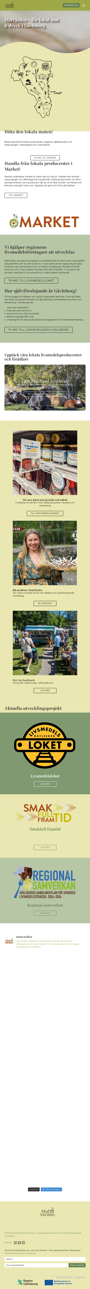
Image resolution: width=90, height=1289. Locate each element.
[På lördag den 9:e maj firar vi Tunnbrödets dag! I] (66, 1080)
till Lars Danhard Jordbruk (45, 394)
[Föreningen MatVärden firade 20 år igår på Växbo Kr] (24, 1033)
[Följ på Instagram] (15, 1242)
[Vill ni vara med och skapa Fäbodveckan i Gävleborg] (24, 1080)
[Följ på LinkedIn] (23, 1242)
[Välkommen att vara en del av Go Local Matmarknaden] (24, 1104)
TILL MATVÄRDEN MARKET (45, 513)
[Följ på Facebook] (19, 1242)
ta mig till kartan (45, 157)
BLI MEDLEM (45, 603)
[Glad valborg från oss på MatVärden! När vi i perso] (66, 1104)
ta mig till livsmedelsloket (31, 280)
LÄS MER (45, 690)
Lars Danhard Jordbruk (45, 381)
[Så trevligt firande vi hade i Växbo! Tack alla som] (66, 1009)
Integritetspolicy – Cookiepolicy (71, 1277)
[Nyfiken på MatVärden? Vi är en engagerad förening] (66, 1127)
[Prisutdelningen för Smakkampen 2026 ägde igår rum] (24, 1174)
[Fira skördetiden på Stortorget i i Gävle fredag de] (24, 986)
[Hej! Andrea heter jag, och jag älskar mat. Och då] (24, 1151)
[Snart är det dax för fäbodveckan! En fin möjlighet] (24, 1009)
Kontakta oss (71, 5)
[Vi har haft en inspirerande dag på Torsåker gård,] (24, 1127)
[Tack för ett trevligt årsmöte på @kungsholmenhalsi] (24, 1056)
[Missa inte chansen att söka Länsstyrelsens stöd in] (24, 962)
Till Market (16, 195)
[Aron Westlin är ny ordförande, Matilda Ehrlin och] (66, 1033)
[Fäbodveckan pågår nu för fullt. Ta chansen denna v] (66, 986)
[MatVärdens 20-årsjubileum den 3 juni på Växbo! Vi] (66, 1056)
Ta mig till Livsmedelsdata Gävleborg (38, 329)
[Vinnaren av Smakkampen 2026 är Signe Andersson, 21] (66, 1174)
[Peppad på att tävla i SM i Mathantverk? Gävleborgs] (66, 962)
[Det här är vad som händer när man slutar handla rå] (66, 1151)
